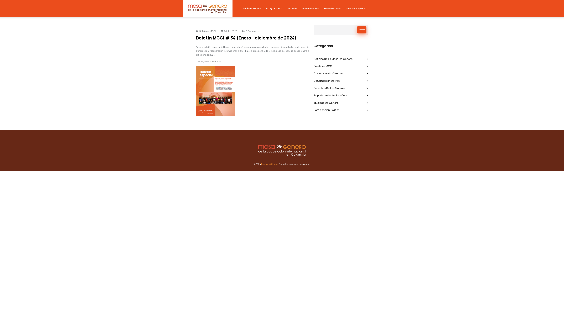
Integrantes (273, 8)
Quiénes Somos (251, 8)
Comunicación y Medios (328, 73)
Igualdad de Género (326, 102)
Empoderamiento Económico (331, 95)
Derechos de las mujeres (329, 88)
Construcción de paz (327, 80)
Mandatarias (331, 8)
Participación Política (327, 110)
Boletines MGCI (207, 31)
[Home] (208, 9)
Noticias (292, 8)
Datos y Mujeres (355, 8)
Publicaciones (310, 8)
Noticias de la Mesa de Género (333, 59)
